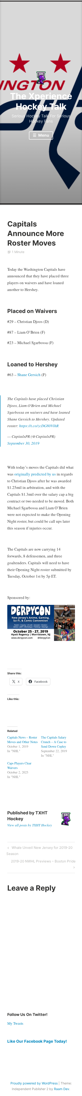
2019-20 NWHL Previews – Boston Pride (43, 864)
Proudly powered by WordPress (34, 1083)
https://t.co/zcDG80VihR (39, 425)
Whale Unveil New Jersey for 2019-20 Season (39, 850)
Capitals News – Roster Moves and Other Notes (22, 739)
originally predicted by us (35, 474)
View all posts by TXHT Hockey (29, 825)
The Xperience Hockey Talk (41, 101)
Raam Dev (61, 1089)
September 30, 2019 (23, 443)
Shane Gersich (29, 374)
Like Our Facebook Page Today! (37, 1041)
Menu (43, 135)
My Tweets (15, 1023)
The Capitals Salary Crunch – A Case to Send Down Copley (53, 742)
